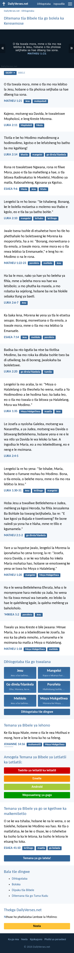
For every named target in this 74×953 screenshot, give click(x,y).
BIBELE (21, 73)
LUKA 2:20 (10, 371)
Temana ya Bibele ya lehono (27, 726)
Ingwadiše (59, 4)
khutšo (24, 154)
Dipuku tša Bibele (23, 890)
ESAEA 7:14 (11, 337)
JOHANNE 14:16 (14, 744)
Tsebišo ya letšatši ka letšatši (37, 770)
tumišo (48, 372)
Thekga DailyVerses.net (23, 910)
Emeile (37, 778)
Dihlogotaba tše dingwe (37, 712)
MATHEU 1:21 (13, 101)
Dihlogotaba (44, 4)
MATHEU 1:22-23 (15, 263)
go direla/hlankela (56, 154)
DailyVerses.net (12, 11)
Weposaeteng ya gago (37, 795)
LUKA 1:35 (10, 411)
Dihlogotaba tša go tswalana (27, 662)
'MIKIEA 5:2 (11, 614)
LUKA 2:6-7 (11, 302)
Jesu (27, 101)
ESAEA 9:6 (10, 189)
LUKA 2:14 (10, 154)
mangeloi (37, 154)
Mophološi (26, 125)
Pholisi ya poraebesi (55, 939)
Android (37, 786)
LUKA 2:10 (10, 218)
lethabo (39, 218)
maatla (48, 411)
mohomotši (34, 744)
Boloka (16, 884)
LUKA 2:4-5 (11, 456)
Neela (37, 926)
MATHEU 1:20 (13, 575)
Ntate (43, 189)
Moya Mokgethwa (30, 411)
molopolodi (40, 101)
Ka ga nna (13, 939)
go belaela (54, 848)
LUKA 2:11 (10, 125)
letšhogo (52, 218)
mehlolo (47, 263)
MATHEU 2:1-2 (13, 535)
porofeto (34, 263)
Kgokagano (36, 939)
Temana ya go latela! (37, 858)
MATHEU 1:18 (13, 649)
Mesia (39, 125)
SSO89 (9, 73)
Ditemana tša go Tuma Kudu (30, 896)
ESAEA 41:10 (12, 848)
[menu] (70, 5)
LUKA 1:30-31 (13, 490)
